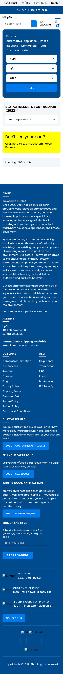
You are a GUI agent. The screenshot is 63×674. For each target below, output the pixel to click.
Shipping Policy (12, 391)
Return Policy (10, 401)
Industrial (12, 46)
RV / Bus (25, 3)
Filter (31, 88)
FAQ (41, 371)
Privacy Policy (11, 386)
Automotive (14, 41)
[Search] (34, 23)
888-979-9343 (39, 10)
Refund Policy (11, 406)
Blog (5, 381)
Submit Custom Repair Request (25, 445)
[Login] (45, 23)
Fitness (43, 41)
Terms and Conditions (16, 411)
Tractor (55, 3)
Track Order (46, 366)
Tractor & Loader (17, 50)
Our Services (10, 366)
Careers (8, 376)
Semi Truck (40, 3)
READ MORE (40, 311)
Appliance (30, 41)
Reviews (8, 371)
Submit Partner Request (21, 513)
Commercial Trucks (34, 46)
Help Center (46, 361)
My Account (46, 381)
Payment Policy (12, 396)
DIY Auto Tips (47, 386)
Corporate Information (17, 361)
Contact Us (14, 618)
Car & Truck (10, 3)
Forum (43, 376)
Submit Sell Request (18, 473)
